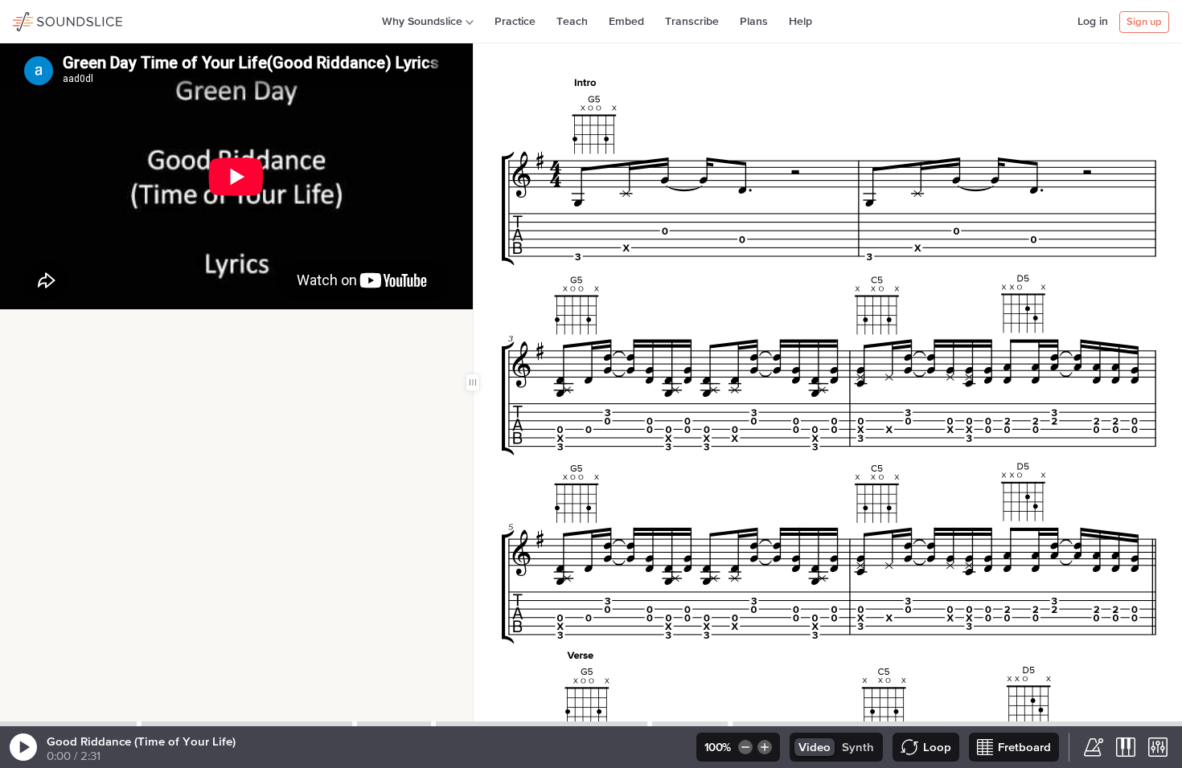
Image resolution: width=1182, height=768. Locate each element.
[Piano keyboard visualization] (1125, 747)
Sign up (1144, 22)
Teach (572, 21)
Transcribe (692, 21)
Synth (858, 747)
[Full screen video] (42, 326)
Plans (754, 21)
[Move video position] (17, 326)
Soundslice (44, 19)
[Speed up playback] (766, 747)
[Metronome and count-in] (1093, 747)
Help (800, 21)
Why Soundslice (422, 21)
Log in (1092, 21)
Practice (515, 21)
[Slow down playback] (744, 747)
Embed (626, 21)
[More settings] (1157, 747)
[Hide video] (68, 326)
